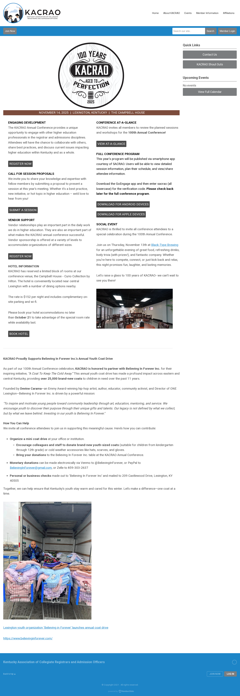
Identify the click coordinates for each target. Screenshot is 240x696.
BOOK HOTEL (18, 334)
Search (210, 31)
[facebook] (234, 662)
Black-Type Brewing (164, 245)
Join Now (10, 31)
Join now (214, 674)
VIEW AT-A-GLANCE (111, 144)
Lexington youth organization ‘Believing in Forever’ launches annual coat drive (55, 627)
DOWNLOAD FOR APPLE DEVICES (121, 214)
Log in (230, 674)
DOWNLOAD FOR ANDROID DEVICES (123, 204)
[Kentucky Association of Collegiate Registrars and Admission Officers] (31, 13)
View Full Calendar (210, 92)
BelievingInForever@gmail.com (31, 468)
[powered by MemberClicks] (120, 691)
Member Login (227, 31)
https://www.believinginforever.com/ (28, 638)
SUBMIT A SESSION (23, 210)
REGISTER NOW (20, 164)
